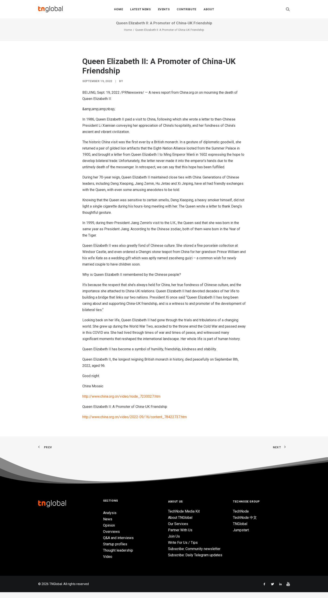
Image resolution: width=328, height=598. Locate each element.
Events (164, 9)
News (107, 519)
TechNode (241, 511)
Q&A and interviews (118, 538)
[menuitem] (118, 9)
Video (107, 556)
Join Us (174, 536)
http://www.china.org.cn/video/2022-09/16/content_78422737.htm (135, 417)
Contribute (186, 9)
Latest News (140, 9)
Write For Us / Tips (183, 542)
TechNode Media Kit (184, 511)
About (208, 9)
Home (118, 9)
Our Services (178, 524)
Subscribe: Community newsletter (194, 549)
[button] (288, 9)
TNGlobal (240, 524)
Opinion (109, 525)
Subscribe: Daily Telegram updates (195, 555)
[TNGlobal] (50, 9)
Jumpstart (241, 530)
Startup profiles (115, 544)
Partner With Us (180, 530)
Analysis (109, 513)
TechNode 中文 (245, 517)
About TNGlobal (180, 517)
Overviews (111, 531)
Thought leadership (118, 550)
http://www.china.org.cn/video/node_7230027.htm (121, 396)
